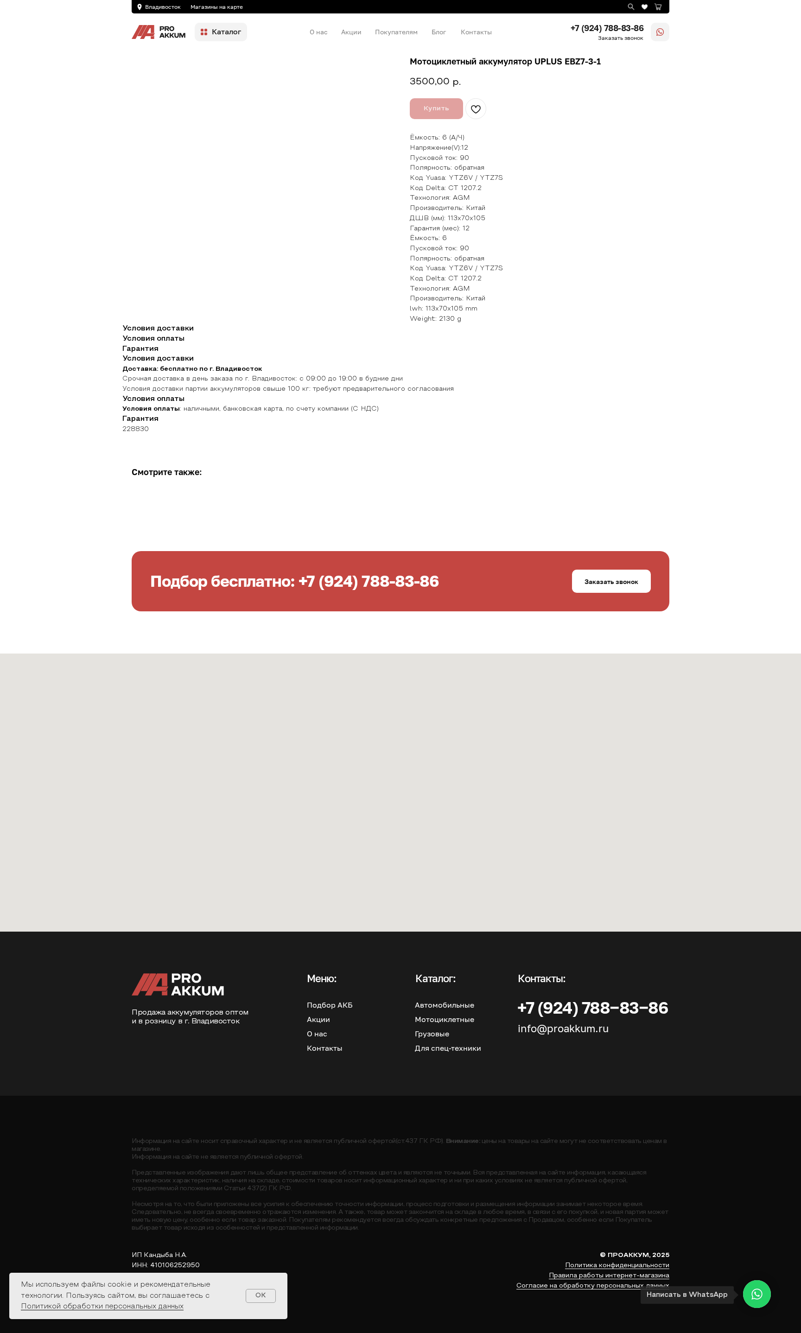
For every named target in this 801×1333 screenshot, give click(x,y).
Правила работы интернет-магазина (609, 1276)
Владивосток (163, 6)
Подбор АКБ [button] (330, 1004)
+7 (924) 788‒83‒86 (592, 1007)
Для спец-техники (448, 1048)
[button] (611, 581)
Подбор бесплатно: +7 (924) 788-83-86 (294, 580)
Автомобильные (444, 1004)
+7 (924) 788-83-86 (607, 28)
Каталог (226, 31)
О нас (319, 32)
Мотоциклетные (444, 1019)
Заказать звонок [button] (620, 37)
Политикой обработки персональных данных (102, 1306)
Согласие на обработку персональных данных (592, 1286)
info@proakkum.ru (563, 1028)
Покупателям (396, 32)
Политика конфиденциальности (617, 1266)
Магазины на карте (217, 6)
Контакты (476, 32)
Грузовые (432, 1033)
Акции (351, 32)
